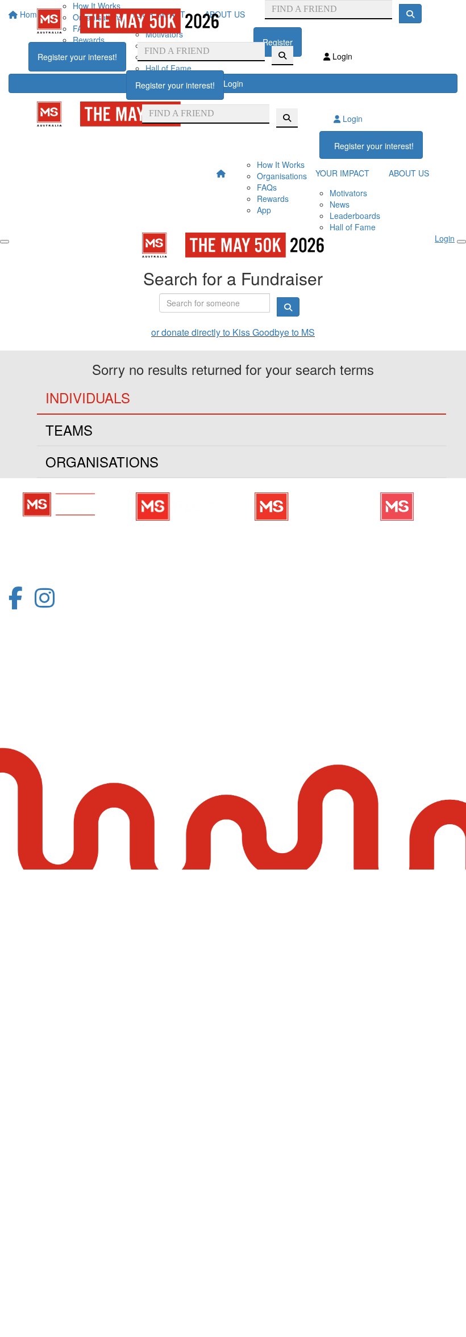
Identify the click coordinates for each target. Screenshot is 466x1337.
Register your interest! (77, 56)
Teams (69, 430)
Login (341, 56)
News (339, 204)
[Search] (282, 55)
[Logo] (127, 21)
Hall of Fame (353, 227)
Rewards (273, 198)
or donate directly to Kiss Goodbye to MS (233, 332)
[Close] (461, 241)
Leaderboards (355, 215)
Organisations (282, 176)
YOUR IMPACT (342, 173)
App (264, 210)
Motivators (348, 193)
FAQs (267, 187)
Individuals (87, 397)
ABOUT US (409, 173)
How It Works (281, 164)
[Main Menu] (4, 241)
